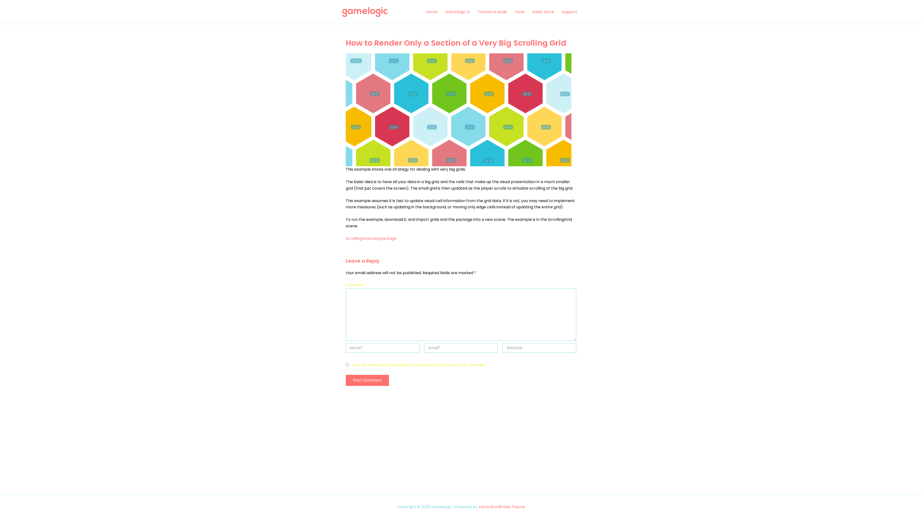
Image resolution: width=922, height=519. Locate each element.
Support (569, 12)
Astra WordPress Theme (502, 507)
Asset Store (543, 12)
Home (431, 12)
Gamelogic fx (457, 12)
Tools (520, 12)
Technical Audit (492, 12)
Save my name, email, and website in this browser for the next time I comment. (419, 365)
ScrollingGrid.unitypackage (371, 238)
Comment (356, 285)
